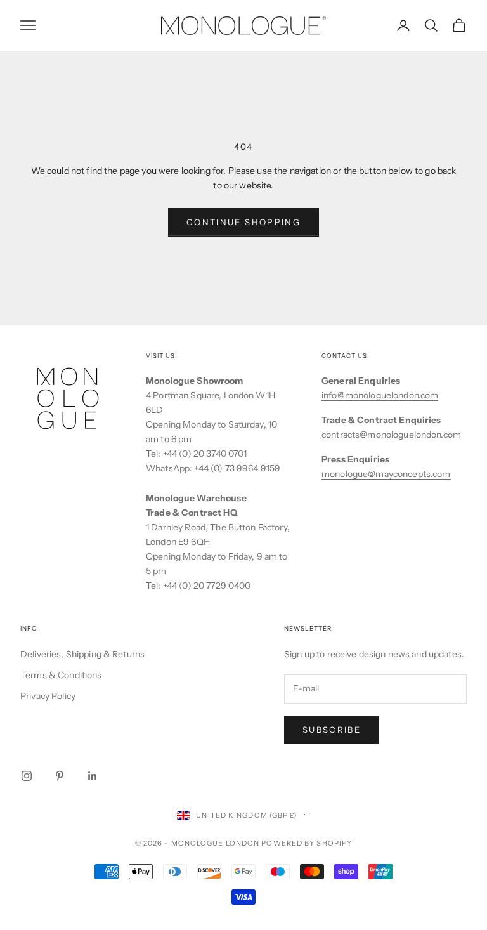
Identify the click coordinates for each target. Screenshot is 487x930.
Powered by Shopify (306, 843)
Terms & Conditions (61, 675)
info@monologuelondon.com (379, 395)
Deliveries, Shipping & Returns (82, 654)
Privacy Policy (47, 696)
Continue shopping (243, 222)
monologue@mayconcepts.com (386, 474)
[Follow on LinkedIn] (92, 776)
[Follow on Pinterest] (59, 776)
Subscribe (331, 729)
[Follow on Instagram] (26, 776)
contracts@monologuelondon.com (391, 434)
